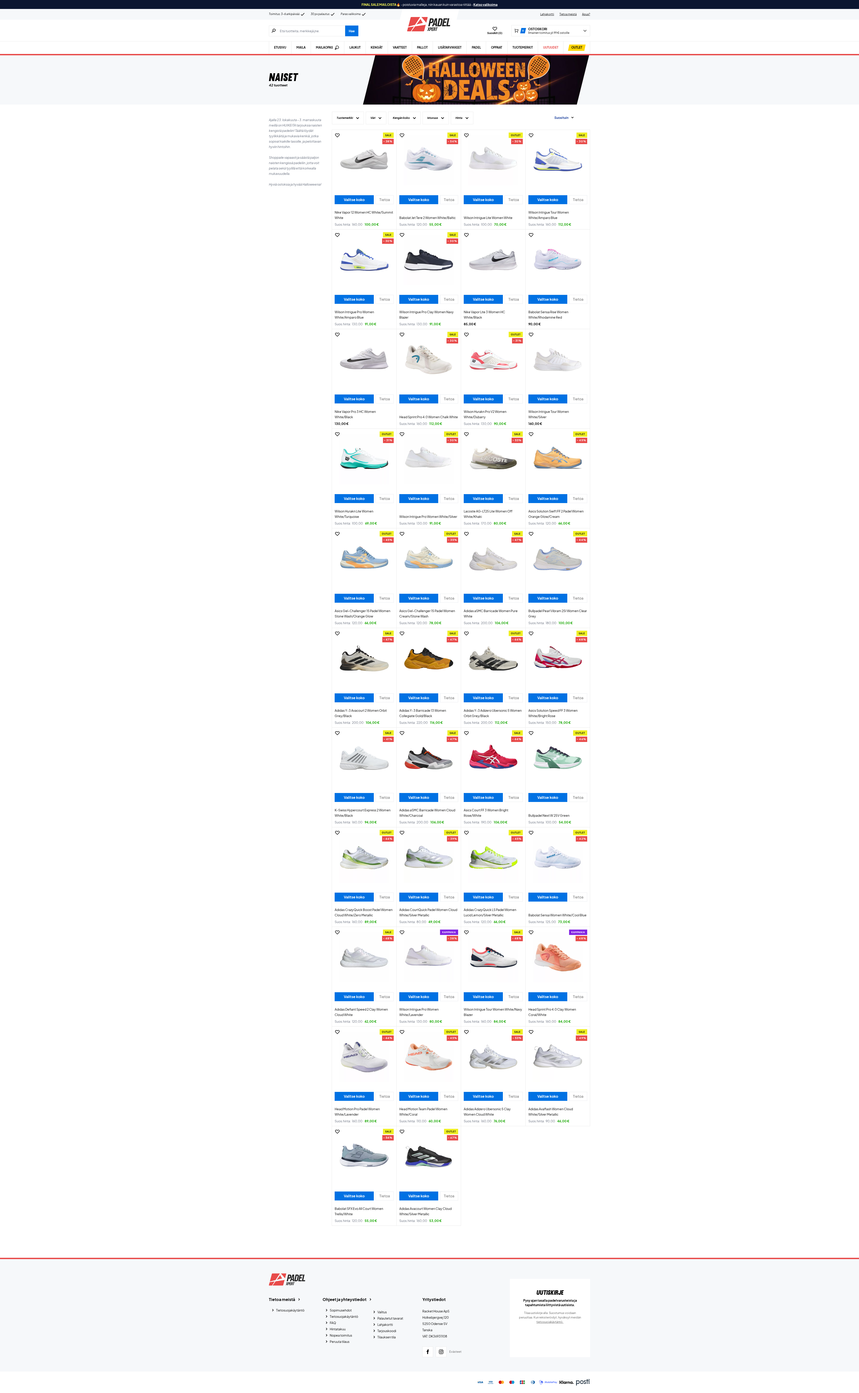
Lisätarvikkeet (449, 47)
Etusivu (280, 47)
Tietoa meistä (568, 14)
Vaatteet (400, 47)
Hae (352, 31)
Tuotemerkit (522, 47)
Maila (301, 47)
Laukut (355, 47)
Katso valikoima (485, 4)
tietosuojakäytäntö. (549, 1322)
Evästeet (455, 1351)
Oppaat (496, 47)
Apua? (586, 14)
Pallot (422, 47)
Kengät (377, 47)
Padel (476, 47)
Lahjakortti (547, 14)
